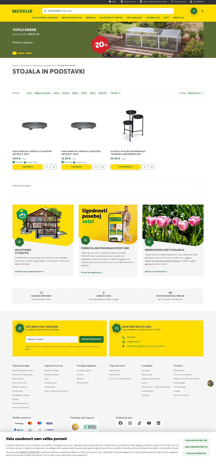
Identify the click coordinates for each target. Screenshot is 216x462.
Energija (91, 18)
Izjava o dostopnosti (20, 407)
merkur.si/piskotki (30, 452)
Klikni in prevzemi (41, 296)
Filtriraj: (16, 93)
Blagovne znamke (19, 387)
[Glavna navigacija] (202, 11)
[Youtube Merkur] (149, 423)
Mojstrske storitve (111, 18)
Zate (166, 18)
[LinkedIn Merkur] (158, 423)
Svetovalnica (134, 18)
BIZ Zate (80, 379)
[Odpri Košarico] (194, 11)
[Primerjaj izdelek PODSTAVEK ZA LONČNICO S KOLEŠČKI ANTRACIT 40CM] (103, 167)
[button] (21, 53)
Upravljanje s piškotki (21, 395)
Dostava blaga (180, 387)
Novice (144, 383)
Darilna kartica (51, 383)
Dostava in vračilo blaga (22, 375)
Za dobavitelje (147, 391)
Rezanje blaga (179, 383)
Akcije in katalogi (71, 18)
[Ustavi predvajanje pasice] (14, 53)
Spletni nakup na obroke (170, 296)
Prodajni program (84, 370)
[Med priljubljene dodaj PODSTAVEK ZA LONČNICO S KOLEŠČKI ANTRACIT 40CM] (96, 167)
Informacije (153, 18)
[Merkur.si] (22, 12)
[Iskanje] (45, 11)
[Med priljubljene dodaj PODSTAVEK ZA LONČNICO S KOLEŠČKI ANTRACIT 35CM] (47, 167)
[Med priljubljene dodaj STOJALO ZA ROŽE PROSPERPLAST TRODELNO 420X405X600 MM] (145, 167)
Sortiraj (182, 93)
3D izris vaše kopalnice (183, 375)
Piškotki (15, 399)
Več (27, 349)
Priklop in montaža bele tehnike (186, 379)
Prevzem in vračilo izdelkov (120, 379)
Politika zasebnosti (20, 403)
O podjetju (146, 370)
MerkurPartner (83, 383)
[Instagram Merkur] (130, 423)
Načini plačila (17, 379)
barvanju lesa (158, 261)
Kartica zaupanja (51, 375)
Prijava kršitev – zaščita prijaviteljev (156, 387)
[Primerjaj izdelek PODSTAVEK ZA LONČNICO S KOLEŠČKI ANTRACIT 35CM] (53, 167)
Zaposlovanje (147, 375)
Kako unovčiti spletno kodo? (56, 391)
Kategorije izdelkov (46, 18)
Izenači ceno (103, 296)
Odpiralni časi (114, 370)
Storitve (80, 375)
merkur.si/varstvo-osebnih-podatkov (59, 452)
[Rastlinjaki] (108, 40)
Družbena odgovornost (151, 379)
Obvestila (178, 18)
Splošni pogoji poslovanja (22, 370)
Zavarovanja (50, 387)
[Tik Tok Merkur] (139, 423)
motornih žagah (172, 261)
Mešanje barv (179, 370)
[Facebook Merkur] (120, 423)
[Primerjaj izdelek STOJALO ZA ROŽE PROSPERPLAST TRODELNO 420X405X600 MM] (151, 167)
